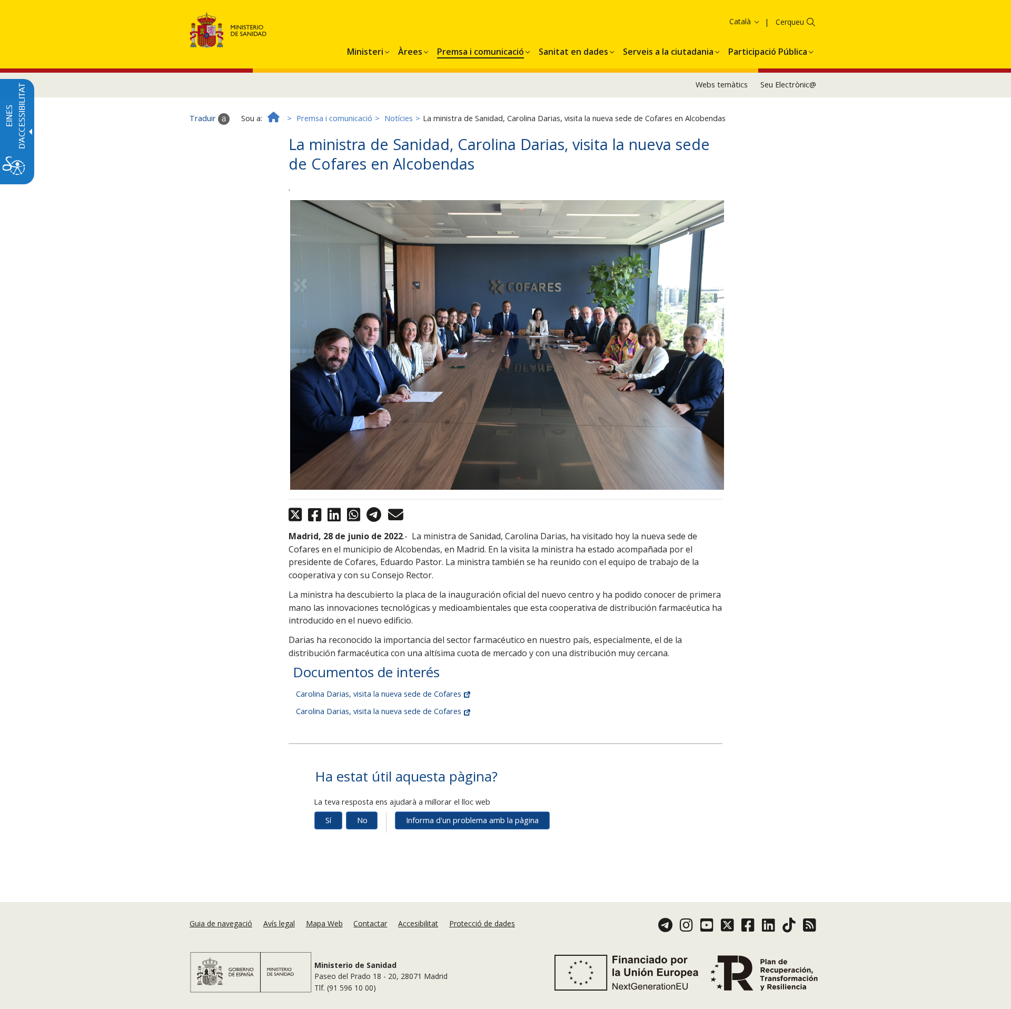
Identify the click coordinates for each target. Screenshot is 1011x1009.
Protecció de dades (482, 923)
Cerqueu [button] (790, 22)
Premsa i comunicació (334, 118)
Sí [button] (328, 820)
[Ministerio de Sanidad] (228, 32)
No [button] (362, 820)
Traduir (204, 118)
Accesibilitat (418, 923)
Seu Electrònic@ (788, 85)
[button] (724, 21)
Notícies (398, 118)
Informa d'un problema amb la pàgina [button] (472, 820)
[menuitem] (365, 50)
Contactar (370, 923)
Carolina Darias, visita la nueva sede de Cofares (379, 694)
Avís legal (279, 923)
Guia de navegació (221, 923)
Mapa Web (324, 923)
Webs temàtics (722, 85)
